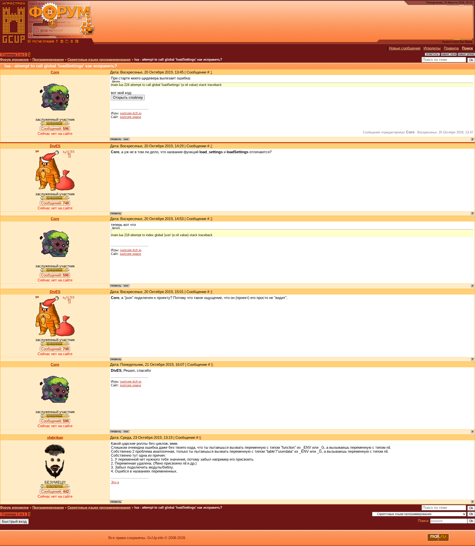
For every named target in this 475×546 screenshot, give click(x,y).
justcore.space (130, 117)
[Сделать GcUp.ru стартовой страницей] (61, 42)
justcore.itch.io (130, 113)
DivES (55, 146)
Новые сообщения (404, 48)
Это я (115, 482)
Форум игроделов (14, 59)
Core (55, 72)
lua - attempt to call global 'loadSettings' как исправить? (178, 59)
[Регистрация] (43, 42)
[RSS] (76, 42)
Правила (451, 48)
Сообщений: (55, 129)
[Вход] (56, 42)
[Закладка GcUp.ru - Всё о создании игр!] (66, 42)
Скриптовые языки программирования (99, 59)
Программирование (48, 59)
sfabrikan (55, 438)
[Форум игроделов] (29, 42)
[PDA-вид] (71, 42)
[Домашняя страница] (126, 139)
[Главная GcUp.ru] (14, 42)
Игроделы (432, 48)
